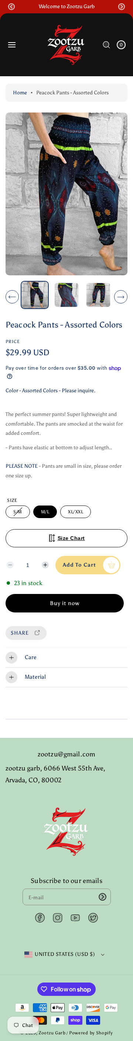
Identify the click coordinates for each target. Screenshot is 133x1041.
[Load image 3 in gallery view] (97, 295)
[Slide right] (120, 296)
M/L (45, 511)
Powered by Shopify (91, 1032)
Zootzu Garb (52, 1032)
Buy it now (64, 603)
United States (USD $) (65, 954)
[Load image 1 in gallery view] (35, 295)
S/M (18, 513)
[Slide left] (12, 296)
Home (20, 93)
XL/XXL (75, 511)
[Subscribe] (103, 897)
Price (13, 341)
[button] (11, 7)
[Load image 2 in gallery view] (66, 295)
